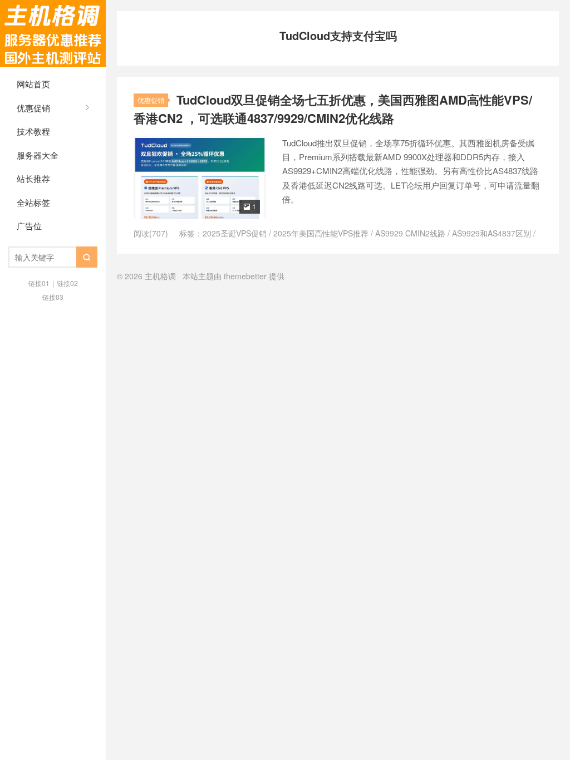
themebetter (245, 276)
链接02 (67, 283)
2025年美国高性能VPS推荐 (320, 233)
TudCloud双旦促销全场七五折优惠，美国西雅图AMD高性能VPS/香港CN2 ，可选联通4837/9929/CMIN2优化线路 (333, 109)
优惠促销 (33, 107)
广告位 (29, 225)
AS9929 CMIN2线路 (410, 233)
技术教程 (33, 131)
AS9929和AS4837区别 (491, 233)
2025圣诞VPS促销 (235, 233)
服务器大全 (37, 155)
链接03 (52, 297)
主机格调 (53, 33)
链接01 (39, 283)
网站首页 (33, 84)
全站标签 (33, 202)
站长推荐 (33, 178)
